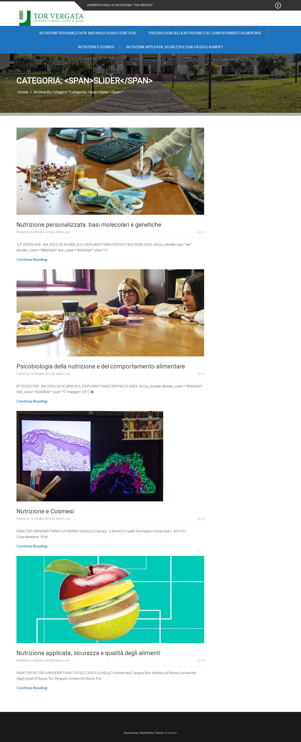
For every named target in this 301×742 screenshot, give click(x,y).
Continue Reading (31, 259)
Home (23, 92)
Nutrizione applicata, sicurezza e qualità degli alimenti (175, 47)
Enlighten (171, 732)
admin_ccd (62, 232)
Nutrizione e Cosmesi (96, 47)
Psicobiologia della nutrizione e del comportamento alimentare (205, 33)
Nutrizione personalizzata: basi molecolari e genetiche (88, 33)
